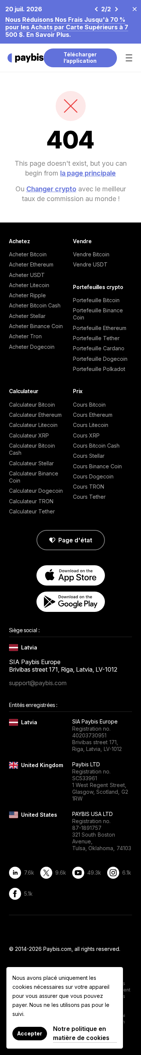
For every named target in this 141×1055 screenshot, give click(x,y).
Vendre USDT (90, 264)
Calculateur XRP (29, 435)
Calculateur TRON (31, 501)
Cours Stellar (89, 456)
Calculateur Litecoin (33, 425)
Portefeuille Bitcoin (96, 300)
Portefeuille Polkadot (99, 369)
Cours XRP (86, 435)
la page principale (88, 173)
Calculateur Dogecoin (36, 490)
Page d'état (75, 540)
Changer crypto (51, 189)
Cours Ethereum (92, 415)
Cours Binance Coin (97, 466)
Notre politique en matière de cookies (81, 1033)
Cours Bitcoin (89, 404)
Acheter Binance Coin (36, 326)
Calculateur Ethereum (35, 415)
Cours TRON (88, 486)
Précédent (96, 9)
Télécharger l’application (80, 57)
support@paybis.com (38, 683)
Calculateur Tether (32, 511)
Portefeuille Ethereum (99, 328)
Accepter (29, 1033)
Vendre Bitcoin (91, 254)
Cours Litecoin (90, 425)
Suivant (116, 9)
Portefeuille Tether (96, 338)
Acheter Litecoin (29, 285)
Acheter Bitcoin (28, 254)
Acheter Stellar (27, 316)
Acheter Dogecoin (32, 347)
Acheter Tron (25, 336)
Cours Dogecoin (93, 476)
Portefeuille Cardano (98, 348)
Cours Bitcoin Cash (96, 445)
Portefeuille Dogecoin (100, 359)
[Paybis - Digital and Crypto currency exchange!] (26, 58)
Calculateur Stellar (31, 463)
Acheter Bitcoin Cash (35, 305)
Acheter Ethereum (31, 264)
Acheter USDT (27, 275)
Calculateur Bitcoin (32, 404)
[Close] (132, 8)
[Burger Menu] (128, 57)
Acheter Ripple (27, 295)
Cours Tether (89, 496)
